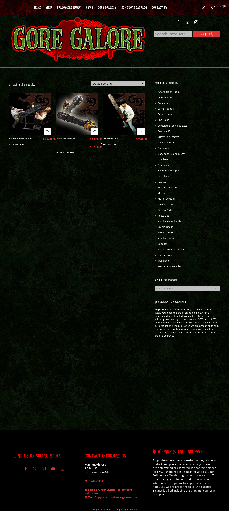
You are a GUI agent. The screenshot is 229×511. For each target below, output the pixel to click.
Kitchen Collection (168, 187)
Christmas (163, 120)
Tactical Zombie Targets (171, 249)
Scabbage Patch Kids (169, 221)
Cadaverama (165, 114)
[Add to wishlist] (47, 131)
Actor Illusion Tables (169, 91)
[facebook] (178, 23)
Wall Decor (164, 260)
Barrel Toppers (166, 108)
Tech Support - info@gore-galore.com (112, 497)
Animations (164, 103)
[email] (62, 470)
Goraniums (164, 148)
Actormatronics (166, 97)
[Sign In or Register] (203, 7)
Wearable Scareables (169, 266)
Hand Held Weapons (169, 170)
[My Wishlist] (212, 7)
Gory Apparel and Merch (171, 153)
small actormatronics (169, 238)
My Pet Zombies (167, 198)
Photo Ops (163, 215)
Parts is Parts (165, 210)
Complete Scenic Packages (172, 125)
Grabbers (163, 159)
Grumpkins (164, 165)
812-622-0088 (95, 481)
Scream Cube (165, 232)
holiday (162, 182)
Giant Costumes (167, 142)
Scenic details (165, 226)
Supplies (162, 243)
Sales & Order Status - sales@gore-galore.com (109, 491)
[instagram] (196, 23)
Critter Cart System (168, 136)
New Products (165, 204)
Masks (161, 193)
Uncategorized (166, 255)
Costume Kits (165, 131)
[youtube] (53, 470)
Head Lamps (165, 176)
